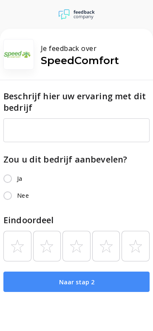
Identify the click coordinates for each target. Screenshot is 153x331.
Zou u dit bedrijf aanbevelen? (65, 159)
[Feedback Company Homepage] (77, 14)
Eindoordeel (28, 220)
